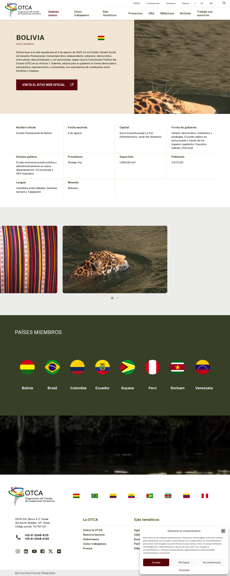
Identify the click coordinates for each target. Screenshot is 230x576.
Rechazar (184, 562)
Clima (137, 534)
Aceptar (156, 562)
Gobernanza (91, 539)
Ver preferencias (212, 562)
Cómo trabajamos (94, 543)
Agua (137, 530)
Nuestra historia (94, 534)
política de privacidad (40, 573)
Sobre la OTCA (93, 530)
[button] (223, 531)
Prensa (87, 548)
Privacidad (184, 570)
